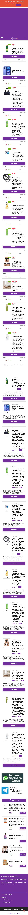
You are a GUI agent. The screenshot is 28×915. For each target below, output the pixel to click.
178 (15, 365)
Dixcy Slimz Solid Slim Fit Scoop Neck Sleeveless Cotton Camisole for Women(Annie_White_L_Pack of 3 (17, 849)
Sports (4, 112)
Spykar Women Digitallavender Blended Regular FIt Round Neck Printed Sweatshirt (16, 836)
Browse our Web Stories (14, 913)
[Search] (25, 38)
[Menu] (2, 38)
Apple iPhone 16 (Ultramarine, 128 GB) (18, 71)
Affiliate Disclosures (8, 900)
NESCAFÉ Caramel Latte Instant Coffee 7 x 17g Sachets (15, 861)
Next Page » (20, 365)
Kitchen (4, 325)
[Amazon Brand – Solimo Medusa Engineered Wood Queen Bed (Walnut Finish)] (7, 285)
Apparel (4, 273)
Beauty (4, 59)
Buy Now (14, 56)
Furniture (5, 296)
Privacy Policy (6, 902)
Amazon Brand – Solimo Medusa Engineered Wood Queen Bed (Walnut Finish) (17, 287)
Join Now (18, 5)
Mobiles (4, 80)
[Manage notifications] (24, 911)
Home (4, 897)
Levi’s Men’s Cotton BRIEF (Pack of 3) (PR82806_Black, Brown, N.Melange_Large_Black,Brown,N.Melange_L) (18, 264)
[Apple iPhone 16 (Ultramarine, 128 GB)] (7, 70)
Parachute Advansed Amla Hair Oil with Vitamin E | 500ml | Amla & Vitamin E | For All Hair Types (18, 51)
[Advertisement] (14, 22)
